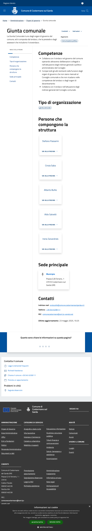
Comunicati (73, 433)
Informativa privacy (53, 477)
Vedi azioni (76, 31)
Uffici (3, 437)
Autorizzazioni (51, 458)
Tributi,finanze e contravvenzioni (52, 442)
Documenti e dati (7, 453)
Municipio (50, 274)
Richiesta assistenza (31, 485)
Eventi (71, 452)
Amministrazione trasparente (52, 472)
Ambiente (50, 447)
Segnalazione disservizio (33, 477)
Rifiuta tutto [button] (55, 522)
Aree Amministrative (9, 433)
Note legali (50, 481)
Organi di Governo (8, 429)
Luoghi (71, 448)
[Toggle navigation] (4, 10)
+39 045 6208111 (53, 309)
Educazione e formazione (55, 429)
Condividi (65, 31)
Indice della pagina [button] (16, 50)
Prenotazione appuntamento (29, 472)
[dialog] (46, 517)
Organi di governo (33, 20)
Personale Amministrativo (11, 449)
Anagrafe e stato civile (32, 429)
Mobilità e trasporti (31, 445)
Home (5, 20)
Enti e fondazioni (7, 441)
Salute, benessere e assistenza (53, 453)
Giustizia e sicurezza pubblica (54, 434)
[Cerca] (87, 10)
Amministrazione (17, 20)
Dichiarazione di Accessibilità (52, 487)
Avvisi (71, 437)
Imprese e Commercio (32, 437)
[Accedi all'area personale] (82, 3)
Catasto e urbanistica (32, 441)
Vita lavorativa (29, 433)
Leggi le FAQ (28, 481)
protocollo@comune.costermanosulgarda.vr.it (67, 305)
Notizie (71, 429)
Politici (4, 445)
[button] (46, 527)
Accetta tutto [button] (37, 522)
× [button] (89, 506)
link (67, 517)
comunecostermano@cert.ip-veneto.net (58, 314)
